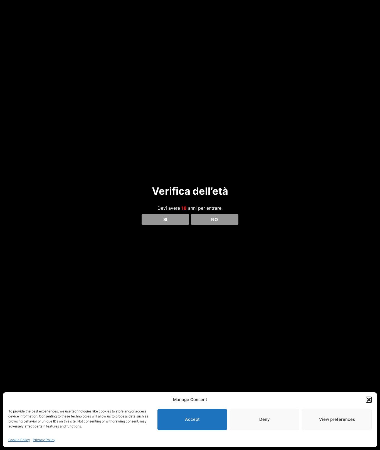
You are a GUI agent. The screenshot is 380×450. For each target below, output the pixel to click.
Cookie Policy (19, 440)
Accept (192, 419)
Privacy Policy (44, 440)
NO (214, 219)
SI (165, 219)
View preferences (337, 419)
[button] (369, 399)
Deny (264, 419)
